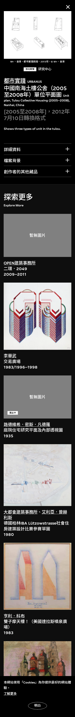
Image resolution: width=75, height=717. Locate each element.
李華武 (10, 355)
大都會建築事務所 (21, 512)
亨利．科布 (14, 616)
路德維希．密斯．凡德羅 (27, 424)
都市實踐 (15, 81)
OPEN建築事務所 (20, 263)
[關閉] (68, 7)
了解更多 (10, 694)
